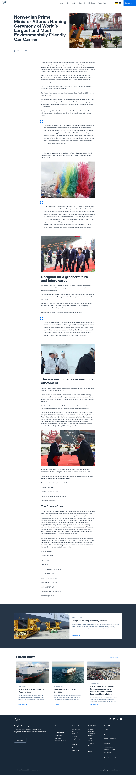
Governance (107, 752)
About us (74, 744)
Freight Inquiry (76, 739)
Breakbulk (58, 738)
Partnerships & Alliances (92, 734)
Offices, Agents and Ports (77, 732)
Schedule (82, 3)
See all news (114, 657)
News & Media (108, 726)
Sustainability (92, 726)
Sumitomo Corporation (87, 399)
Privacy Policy (104, 770)
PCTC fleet (82, 104)
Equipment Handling (61, 740)
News (106, 729)
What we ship (64, 3)
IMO (89, 746)
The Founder (75, 750)
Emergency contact (61, 726)
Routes (74, 3)
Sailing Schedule (77, 729)
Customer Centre (77, 726)
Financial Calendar (109, 749)
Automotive (58, 735)
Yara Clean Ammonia (53, 399)
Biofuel (90, 751)
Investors (107, 743)
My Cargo (91, 3)
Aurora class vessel (60, 86)
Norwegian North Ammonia (70, 399)
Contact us (20, 740)
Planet (90, 740)
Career (106, 735)
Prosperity (91, 743)
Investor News (108, 747)
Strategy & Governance (91, 730)
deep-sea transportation (62, 327)
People (90, 738)
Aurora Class (102, 3)
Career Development (110, 738)
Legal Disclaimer (116, 770)
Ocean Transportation (111, 758)
